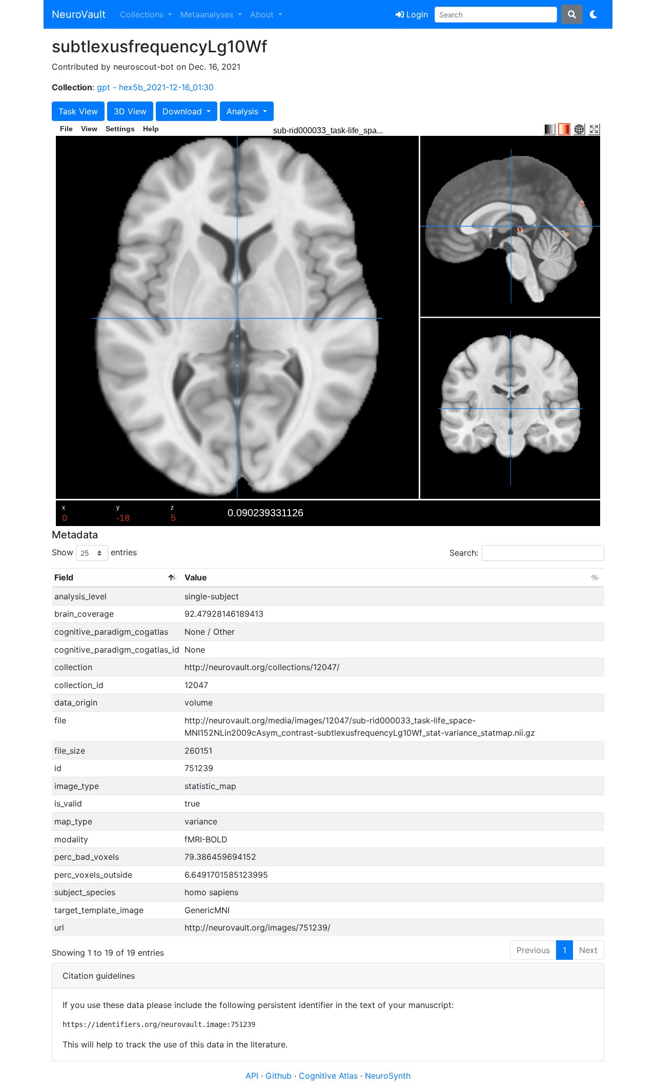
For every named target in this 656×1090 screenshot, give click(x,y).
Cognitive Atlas (329, 1076)
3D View (130, 111)
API (251, 1076)
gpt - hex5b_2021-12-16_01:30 (155, 87)
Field (63, 577)
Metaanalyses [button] (208, 14)
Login (416, 14)
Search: (463, 553)
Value (195, 577)
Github (279, 1076)
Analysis (244, 111)
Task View (78, 111)
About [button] (263, 14)
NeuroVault (79, 14)
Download (183, 111)
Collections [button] (143, 14)
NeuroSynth (388, 1076)
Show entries (94, 552)
